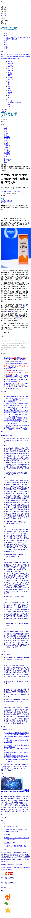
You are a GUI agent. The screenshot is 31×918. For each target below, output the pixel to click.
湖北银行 (7, 843)
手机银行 (7, 145)
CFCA (6, 142)
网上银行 (7, 138)
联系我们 (9, 867)
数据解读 (8, 39)
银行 (5, 162)
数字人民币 (20, 55)
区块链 (7, 56)
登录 (2, 1)
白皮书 (6, 133)
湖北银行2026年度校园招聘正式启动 (15, 846)
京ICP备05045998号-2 (21, 878)
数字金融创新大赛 (14, 379)
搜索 (2, 51)
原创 (5, 37)
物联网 (16, 56)
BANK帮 (10, 99)
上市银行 (7, 154)
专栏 (5, 42)
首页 (5, 33)
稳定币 (9, 55)
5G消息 (6, 147)
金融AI (3, 56)
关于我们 (3, 867)
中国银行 (7, 137)
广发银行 (7, 153)
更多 (11, 435)
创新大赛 (8, 191)
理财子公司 (7, 149)
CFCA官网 (8, 869)
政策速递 (14, 39)
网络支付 (27, 55)
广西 (10, 429)
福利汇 (25, 37)
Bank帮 (14, 58)
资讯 (5, 35)
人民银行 (21, 407)
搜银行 (6, 48)
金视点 (10, 92)
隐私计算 (14, 55)
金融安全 (21, 56)
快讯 (8, 37)
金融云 (12, 56)
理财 (21, 37)
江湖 (18, 37)
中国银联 (15, 400)
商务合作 (21, 867)
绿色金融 (7, 151)
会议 (14, 37)
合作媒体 (15, 867)
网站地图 (27, 867)
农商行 (6, 156)
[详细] (24, 811)
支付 (5, 129)
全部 (18, 58)
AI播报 (6, 46)
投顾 (5, 135)
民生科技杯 (12, 367)
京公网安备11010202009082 (9, 879)
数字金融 (3, 55)
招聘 (11, 37)
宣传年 (6, 44)
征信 (5, 140)
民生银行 (3, 201)
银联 (5, 131)
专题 (5, 41)
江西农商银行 (8, 826)
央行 (5, 834)
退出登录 (3, 15)
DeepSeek (10, 65)
